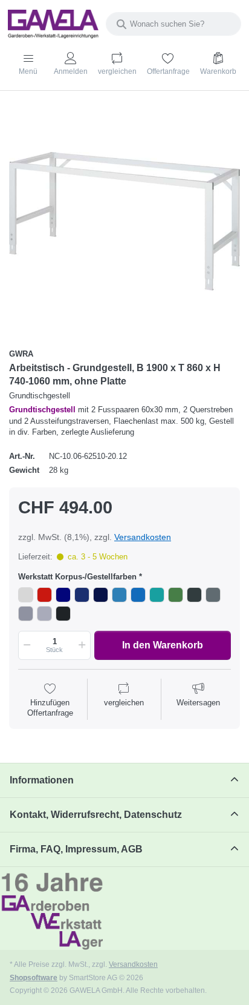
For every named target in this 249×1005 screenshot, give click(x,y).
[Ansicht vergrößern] (124, 221)
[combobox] (173, 24)
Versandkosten (142, 537)
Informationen (42, 780)
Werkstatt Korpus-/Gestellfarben (77, 576)
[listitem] (124, 221)
